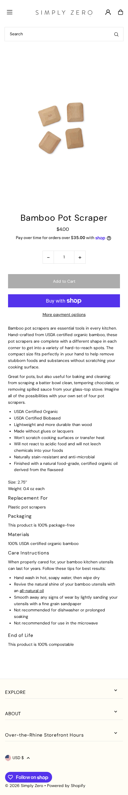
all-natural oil (32, 590)
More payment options (64, 314)
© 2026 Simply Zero (24, 785)
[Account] (108, 12)
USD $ (18, 757)
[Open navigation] (17, 12)
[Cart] (120, 12)
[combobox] (64, 34)
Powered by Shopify (66, 785)
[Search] (116, 34)
